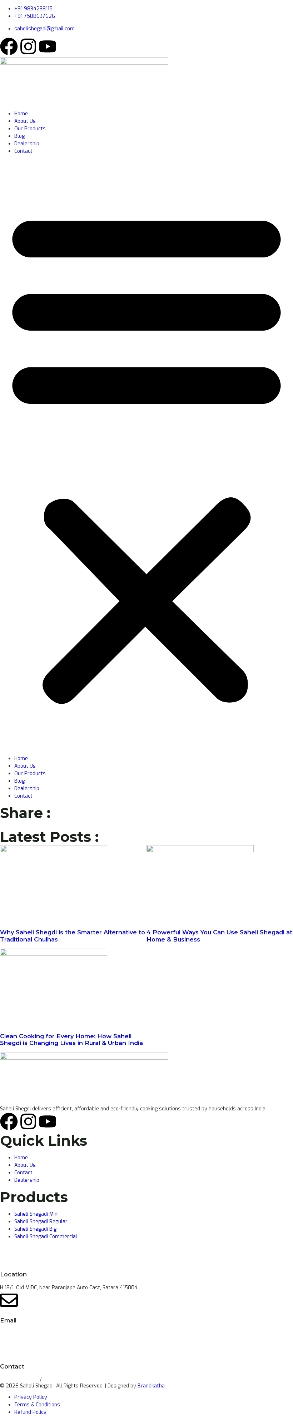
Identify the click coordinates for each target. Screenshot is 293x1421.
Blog (19, 136)
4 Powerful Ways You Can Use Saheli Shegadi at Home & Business (219, 936)
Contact (23, 151)
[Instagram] (28, 46)
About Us (25, 121)
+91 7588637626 (63, 1379)
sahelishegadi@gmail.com (30, 1333)
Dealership (26, 143)
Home (21, 113)
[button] (146, 455)
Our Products (30, 128)
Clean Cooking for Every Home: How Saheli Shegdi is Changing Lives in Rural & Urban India (71, 1039)
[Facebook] (9, 46)
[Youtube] (47, 46)
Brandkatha (151, 1385)
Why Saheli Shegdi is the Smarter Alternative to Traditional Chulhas (72, 936)
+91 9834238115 (20, 1379)
